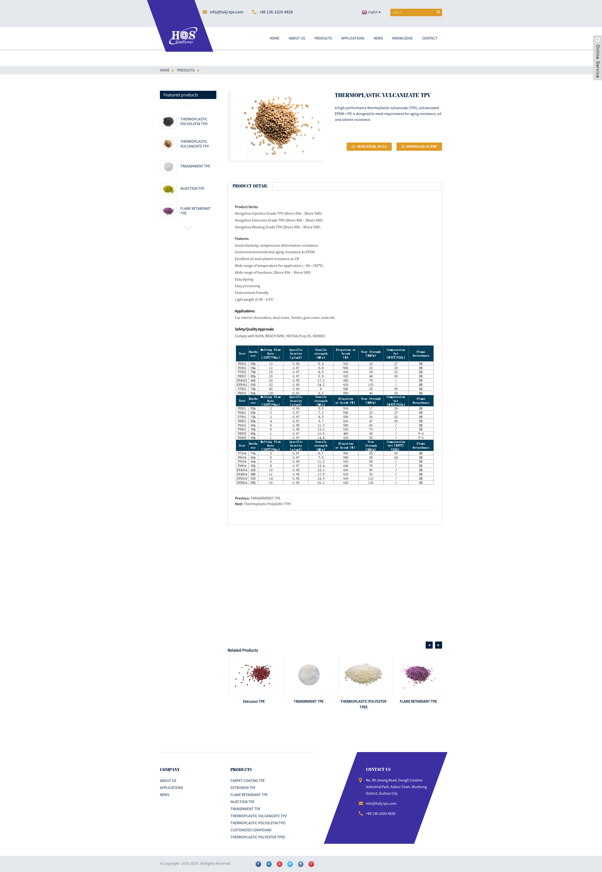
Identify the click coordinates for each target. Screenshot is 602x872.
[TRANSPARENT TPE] (308, 674)
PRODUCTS (323, 38)
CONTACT (429, 38)
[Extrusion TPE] (254, 674)
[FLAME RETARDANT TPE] (418, 674)
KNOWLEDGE (402, 38)
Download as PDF (421, 146)
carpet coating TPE (247, 780)
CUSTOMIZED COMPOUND (251, 830)
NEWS (378, 38)
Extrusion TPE (254, 701)
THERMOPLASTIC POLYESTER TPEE (257, 837)
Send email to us (372, 146)
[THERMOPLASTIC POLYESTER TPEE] (363, 674)
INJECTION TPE (192, 188)
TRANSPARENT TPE (195, 166)
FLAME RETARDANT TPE (195, 210)
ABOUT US (297, 38)
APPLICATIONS (352, 38)
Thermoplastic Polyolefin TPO (194, 121)
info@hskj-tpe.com (226, 12)
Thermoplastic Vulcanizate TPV (194, 143)
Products (185, 70)
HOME (274, 38)
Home (165, 70)
